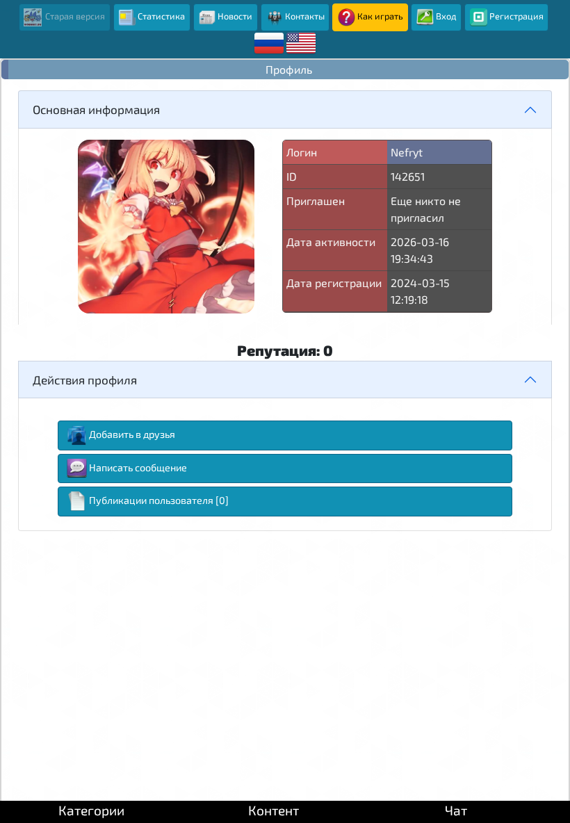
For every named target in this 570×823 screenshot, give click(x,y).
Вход (446, 16)
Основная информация (96, 109)
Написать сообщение (138, 467)
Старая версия (74, 16)
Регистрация (516, 16)
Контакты (305, 16)
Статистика (161, 16)
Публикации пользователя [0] (159, 500)
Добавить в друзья (132, 434)
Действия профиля (85, 379)
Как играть (380, 16)
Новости (235, 16)
